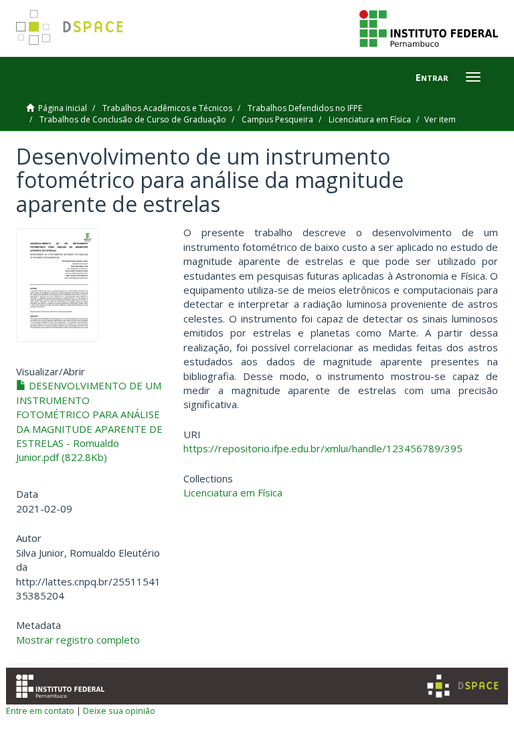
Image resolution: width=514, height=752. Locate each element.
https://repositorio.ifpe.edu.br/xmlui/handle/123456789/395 (322, 448)
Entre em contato (40, 710)
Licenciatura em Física (370, 119)
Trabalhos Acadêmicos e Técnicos (167, 108)
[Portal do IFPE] (428, 27)
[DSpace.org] (462, 686)
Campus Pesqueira (277, 119)
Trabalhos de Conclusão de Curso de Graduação (132, 119)
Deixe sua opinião (119, 710)
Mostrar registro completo (78, 639)
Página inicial (62, 108)
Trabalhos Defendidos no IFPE (305, 108)
